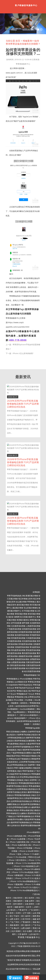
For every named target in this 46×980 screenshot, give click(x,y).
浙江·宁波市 (14, 916)
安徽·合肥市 (29, 901)
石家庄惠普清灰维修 (17, 665)
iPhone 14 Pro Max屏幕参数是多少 (24, 881)
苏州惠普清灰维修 (18, 638)
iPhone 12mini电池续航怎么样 (26, 866)
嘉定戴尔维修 (17, 608)
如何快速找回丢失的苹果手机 (27, 706)
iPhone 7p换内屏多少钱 (19, 842)
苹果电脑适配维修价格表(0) (29, 783)
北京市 (28, 907)
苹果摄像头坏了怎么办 (25, 694)
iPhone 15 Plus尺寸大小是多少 (26, 887)
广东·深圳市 (34, 910)
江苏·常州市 (26, 919)
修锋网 (17, 617)
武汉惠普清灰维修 (29, 641)
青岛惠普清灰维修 (18, 650)
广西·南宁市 (22, 910)
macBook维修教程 (27, 709)
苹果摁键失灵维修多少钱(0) (18, 780)
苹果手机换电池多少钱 (16, 595)
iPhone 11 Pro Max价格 (16, 857)
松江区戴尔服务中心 (28, 617)
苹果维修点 (31, 601)
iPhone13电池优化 (14, 869)
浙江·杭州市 (29, 898)
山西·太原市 (14, 919)
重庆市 (8, 898)
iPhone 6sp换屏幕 (18, 839)
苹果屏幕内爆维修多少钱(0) (25, 795)
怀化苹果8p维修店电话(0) (30, 777)
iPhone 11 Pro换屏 (31, 854)
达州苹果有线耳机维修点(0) (22, 801)
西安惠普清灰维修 (33, 650)
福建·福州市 (19, 907)
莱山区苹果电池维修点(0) (17, 765)
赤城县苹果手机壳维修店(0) (20, 774)
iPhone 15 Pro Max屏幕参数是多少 (24, 890)
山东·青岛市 (11, 910)
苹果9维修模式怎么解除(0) (16, 813)
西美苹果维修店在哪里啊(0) (25, 740)
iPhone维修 (18, 700)
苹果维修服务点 (13, 679)
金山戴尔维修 (21, 601)
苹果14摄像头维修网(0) (23, 768)
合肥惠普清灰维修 (18, 662)
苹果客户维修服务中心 (29, 937)
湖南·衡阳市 (18, 901)
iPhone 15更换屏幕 (15, 884)
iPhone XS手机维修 (24, 848)
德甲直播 (25, 623)
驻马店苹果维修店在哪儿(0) (20, 807)
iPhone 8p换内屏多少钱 (21, 845)
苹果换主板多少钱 (23, 691)
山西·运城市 (26, 928)
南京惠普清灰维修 (22, 635)
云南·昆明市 (29, 904)
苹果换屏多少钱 (21, 697)
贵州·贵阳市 (18, 904)
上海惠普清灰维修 (33, 626)
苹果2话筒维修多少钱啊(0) (16, 731)
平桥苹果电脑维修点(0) (25, 816)
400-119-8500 (18, 340)
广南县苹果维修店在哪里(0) (22, 753)
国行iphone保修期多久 (29, 715)
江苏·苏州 (9, 913)
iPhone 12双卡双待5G (17, 860)
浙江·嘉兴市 (26, 925)
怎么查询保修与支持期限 (18, 313)
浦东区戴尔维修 (22, 605)
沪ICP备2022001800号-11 (29, 943)
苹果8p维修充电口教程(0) (30, 810)
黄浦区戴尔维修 (31, 595)
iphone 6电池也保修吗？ (17, 718)
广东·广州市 (14, 922)
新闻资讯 (23, 703)
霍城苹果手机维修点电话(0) (17, 786)
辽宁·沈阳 (27, 913)
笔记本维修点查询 (25, 598)
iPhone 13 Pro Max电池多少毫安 (25, 872)
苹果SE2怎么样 (34, 857)
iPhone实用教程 (26, 679)
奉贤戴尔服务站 (22, 620)
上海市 (36, 907)
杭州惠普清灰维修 (25, 632)
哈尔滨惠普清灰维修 (17, 668)
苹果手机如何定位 (25, 685)
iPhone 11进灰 (15, 854)
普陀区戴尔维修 (21, 614)
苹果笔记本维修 (34, 682)
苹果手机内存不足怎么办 (24, 688)
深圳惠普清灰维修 (29, 629)
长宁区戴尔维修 (28, 611)
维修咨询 (17, 978)
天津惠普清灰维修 (33, 638)
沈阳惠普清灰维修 (22, 647)
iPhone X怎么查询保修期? (23, 353)
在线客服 (33, 978)
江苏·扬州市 (22, 934)
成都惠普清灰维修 (25, 656)
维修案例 (27, 40)
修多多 (11, 617)
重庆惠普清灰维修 (14, 653)
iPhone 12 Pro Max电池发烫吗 (27, 863)
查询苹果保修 (32, 309)
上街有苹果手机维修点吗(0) (29, 762)
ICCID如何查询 (12, 685)
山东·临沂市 (34, 934)
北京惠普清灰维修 (18, 626)
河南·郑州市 (18, 898)
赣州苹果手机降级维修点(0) (22, 822)
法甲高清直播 (16, 623)
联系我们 (36, 724)
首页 (18, 40)
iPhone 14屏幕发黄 (15, 875)
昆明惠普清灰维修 (22, 659)
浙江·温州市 (26, 916)
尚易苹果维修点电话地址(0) (27, 789)
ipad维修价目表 (20, 682)
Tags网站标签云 (19, 712)
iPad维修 (28, 700)
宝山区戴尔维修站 (31, 608)
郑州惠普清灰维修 (25, 644)
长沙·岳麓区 (27, 931)
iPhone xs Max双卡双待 (29, 851)
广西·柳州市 (26, 922)
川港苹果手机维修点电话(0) (27, 734)
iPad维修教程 (12, 709)
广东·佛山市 (14, 928)
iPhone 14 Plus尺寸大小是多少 (27, 878)
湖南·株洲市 (14, 925)
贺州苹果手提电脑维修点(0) (23, 747)
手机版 (20, 946)
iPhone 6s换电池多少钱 (16, 836)
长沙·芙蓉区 (16, 931)
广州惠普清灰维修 (14, 629)
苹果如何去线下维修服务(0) (20, 759)
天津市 (18, 913)
